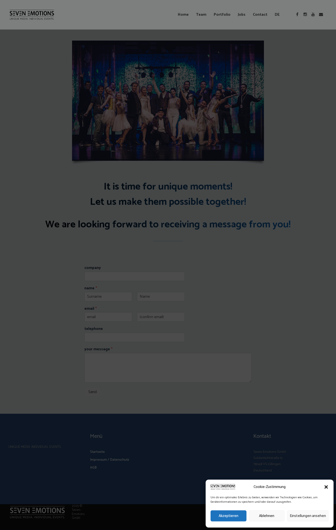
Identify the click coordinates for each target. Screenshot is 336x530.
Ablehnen (266, 516)
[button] (326, 487)
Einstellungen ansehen (308, 516)
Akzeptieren (228, 516)
